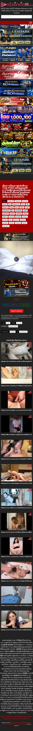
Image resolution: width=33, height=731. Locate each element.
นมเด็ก (27, 207)
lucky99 (13, 331)
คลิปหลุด (25, 213)
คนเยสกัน (18, 216)
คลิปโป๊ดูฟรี (18, 210)
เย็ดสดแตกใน (16, 204)
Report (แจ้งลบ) (16, 311)
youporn (25, 216)
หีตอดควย (5, 207)
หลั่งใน (21, 207)
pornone (5, 223)
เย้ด (10, 204)
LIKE (17, 299)
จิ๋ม (13, 210)
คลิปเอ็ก (12, 213)
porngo (11, 223)
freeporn (18, 223)
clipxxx (24, 223)
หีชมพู (11, 207)
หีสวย (23, 204)
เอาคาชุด (25, 201)
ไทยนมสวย (18, 201)
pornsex (23, 219)
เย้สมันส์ (5, 204)
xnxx (10, 219)
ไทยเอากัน (10, 201)
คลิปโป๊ (25, 210)
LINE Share (25, 305)
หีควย (16, 207)
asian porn (6, 226)
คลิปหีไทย (18, 213)
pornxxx (16, 219)
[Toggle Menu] (30, 23)
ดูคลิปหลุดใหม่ (6, 210)
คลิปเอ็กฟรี (5, 213)
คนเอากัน (11, 216)
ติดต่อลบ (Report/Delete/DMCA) (12, 716)
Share (7, 305)
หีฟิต (27, 204)
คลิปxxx (5, 216)
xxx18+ (5, 219)
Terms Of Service (24, 719)
